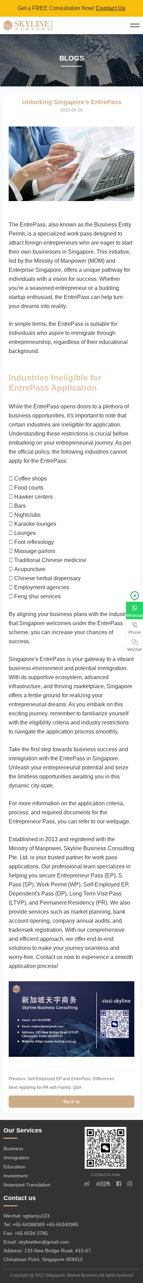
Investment (15, 1175)
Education (14, 1166)
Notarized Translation (26, 1185)
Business (13, 1148)
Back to (72, 1101)
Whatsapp (134, 615)
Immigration (16, 1157)
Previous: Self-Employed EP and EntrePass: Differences (61, 1078)
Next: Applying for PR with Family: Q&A (45, 1087)
